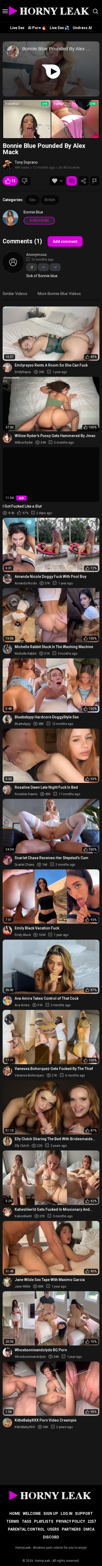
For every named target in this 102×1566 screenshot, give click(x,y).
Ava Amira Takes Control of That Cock (46, 998)
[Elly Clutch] (7, 1141)
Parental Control (26, 1529)
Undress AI (82, 28)
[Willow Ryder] (7, 438)
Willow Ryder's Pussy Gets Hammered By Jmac (55, 436)
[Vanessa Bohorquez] (7, 1071)
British (50, 200)
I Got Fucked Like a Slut (22, 506)
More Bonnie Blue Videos (59, 293)
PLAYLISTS (43, 1521)
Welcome (32, 1513)
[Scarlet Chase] (7, 860)
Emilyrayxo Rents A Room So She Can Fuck (51, 365)
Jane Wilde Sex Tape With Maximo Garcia (50, 1280)
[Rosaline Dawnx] (7, 789)
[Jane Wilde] (7, 1282)
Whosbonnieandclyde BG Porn (41, 1350)
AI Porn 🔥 (37, 28)
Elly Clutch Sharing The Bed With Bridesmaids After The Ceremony (54, 1139)
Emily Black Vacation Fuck (37, 928)
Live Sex (17, 28)
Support (84, 1513)
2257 (92, 1521)
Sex (32, 200)
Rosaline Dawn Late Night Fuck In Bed (46, 787)
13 (13, 181)
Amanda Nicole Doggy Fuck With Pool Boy (50, 576)
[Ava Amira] (7, 1000)
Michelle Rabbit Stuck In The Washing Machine (54, 647)
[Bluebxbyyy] (7, 719)
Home (14, 1513)
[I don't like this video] (25, 181)
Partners (71, 1529)
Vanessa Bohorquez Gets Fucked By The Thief (54, 1069)
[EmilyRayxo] (7, 367)
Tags (26, 1521)
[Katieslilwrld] (7, 1212)
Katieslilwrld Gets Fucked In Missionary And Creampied (52, 1209)
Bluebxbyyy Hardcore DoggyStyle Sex (47, 717)
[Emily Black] (7, 930)
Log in (66, 1513)
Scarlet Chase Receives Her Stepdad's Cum (51, 858)
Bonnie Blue (33, 212)
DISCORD (51, 1537)
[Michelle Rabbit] (7, 649)
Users (53, 1529)
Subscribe (39, 220)
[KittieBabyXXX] (7, 1422)
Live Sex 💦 (59, 28)
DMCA (88, 1529)
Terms (12, 1521)
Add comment (65, 241)
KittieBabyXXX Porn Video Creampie (45, 1420)
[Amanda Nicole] (7, 579)
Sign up (50, 1513)
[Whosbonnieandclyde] (7, 1352)
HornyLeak (42, 1561)
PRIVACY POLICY (70, 1521)
